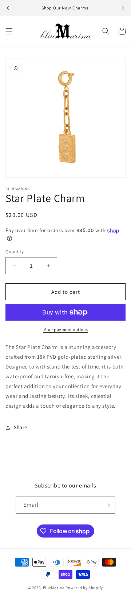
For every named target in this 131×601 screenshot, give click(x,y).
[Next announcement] (123, 8)
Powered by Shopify (84, 587)
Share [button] (20, 427)
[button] (9, 31)
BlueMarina (54, 587)
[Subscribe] (107, 505)
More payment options (65, 329)
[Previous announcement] (8, 8)
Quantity (14, 251)
